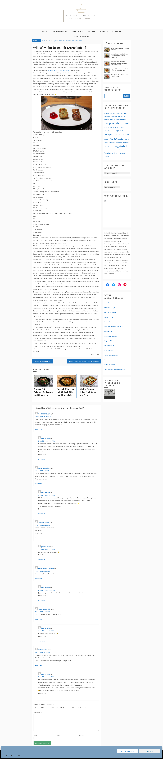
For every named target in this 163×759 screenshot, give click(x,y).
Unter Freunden (109, 365)
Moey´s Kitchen (109, 346)
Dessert (122, 113)
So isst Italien (112, 142)
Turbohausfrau (43, 650)
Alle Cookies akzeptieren (128, 751)
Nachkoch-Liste (77, 31)
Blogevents (116, 113)
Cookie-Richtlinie (7, 756)
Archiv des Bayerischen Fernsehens (58, 70)
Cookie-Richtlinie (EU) (81, 36)
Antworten (38, 429)
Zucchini (106, 156)
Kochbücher (113, 127)
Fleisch (114, 119)
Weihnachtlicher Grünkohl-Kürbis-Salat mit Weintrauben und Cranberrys (120, 55)
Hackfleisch (123, 119)
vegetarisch (121, 146)
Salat (123, 139)
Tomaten (107, 146)
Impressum (25, 756)
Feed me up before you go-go (113, 327)
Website (81, 735)
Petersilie (127, 134)
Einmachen (107, 116)
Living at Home (119, 131)
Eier (125, 113)
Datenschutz (117, 31)
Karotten (126, 124)
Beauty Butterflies (43, 468)
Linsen (112, 130)
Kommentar (38, 713)
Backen (109, 113)
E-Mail (58, 735)
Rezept (113, 138)
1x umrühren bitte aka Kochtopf (114, 369)
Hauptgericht (112, 123)
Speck (120, 142)
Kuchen (118, 127)
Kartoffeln (107, 127)
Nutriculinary (108, 350)
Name (36, 735)
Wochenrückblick (111, 153)
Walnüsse (112, 150)
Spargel (117, 142)
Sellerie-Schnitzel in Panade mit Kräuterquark (83, 361)
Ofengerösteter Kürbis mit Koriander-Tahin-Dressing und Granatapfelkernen (119, 63)
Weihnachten (118, 150)
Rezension (106, 139)
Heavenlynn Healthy (110, 336)
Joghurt (121, 123)
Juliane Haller (45, 438)
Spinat (124, 142)
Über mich (91, 31)
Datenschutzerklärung (16, 756)
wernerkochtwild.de (44, 609)
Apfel (105, 113)
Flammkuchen (107, 119)
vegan (113, 146)
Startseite (44, 31)
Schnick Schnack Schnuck (46, 568)
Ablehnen (150, 751)
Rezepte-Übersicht (60, 31)
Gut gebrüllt (108, 331)
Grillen (118, 119)
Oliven (117, 134)
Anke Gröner (108, 303)
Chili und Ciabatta (110, 312)
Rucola (119, 139)
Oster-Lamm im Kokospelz (43, 361)
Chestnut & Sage (109, 308)
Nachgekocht (110, 134)
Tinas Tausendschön (111, 355)
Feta (124, 116)
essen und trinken (117, 116)
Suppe (127, 142)
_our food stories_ (43, 522)
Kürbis (122, 127)
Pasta (121, 134)
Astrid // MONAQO (44, 414)
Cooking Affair (109, 317)
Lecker (107, 130)
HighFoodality (108, 341)
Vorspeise (106, 150)
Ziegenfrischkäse (124, 153)
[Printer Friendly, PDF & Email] (94, 354)
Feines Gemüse (109, 322)
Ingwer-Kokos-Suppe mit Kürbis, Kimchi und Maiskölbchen (119, 69)
